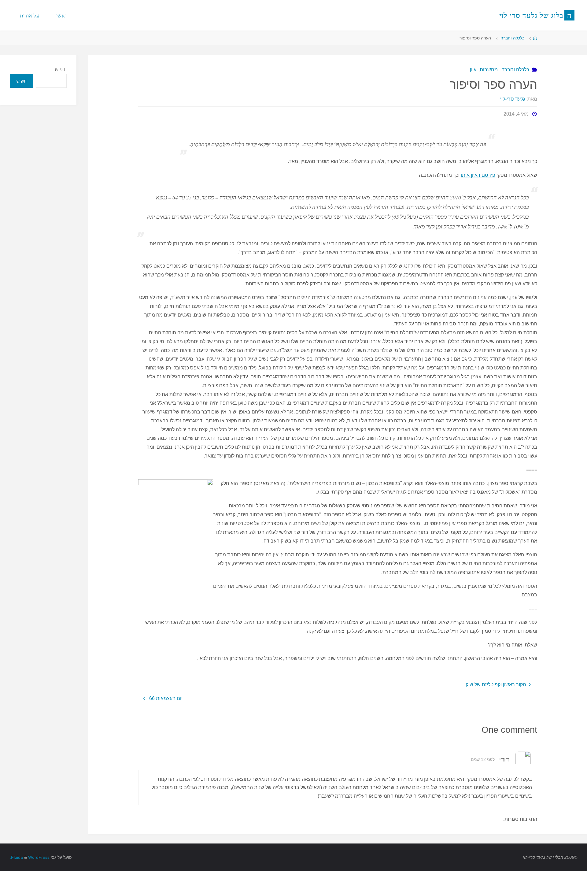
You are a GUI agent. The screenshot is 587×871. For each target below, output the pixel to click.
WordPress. (30, 857)
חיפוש (61, 69)
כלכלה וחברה (512, 37)
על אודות (30, 15)
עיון (473, 69)
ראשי (62, 15)
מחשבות (489, 69)
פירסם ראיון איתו (478, 175)
